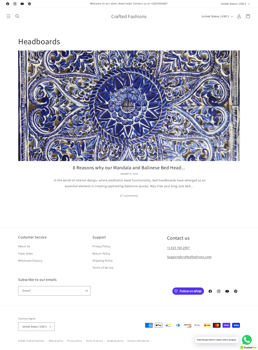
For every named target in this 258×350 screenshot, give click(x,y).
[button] (8, 16)
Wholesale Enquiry (30, 260)
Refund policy (56, 340)
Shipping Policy (102, 260)
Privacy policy (74, 340)
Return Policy (101, 253)
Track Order (25, 253)
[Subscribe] (86, 291)
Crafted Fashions (35, 340)
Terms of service (94, 340)
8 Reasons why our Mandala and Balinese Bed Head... (129, 167)
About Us (24, 246)
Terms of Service (103, 267)
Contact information (138, 340)
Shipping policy (115, 340)
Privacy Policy (101, 246)
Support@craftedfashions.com (189, 257)
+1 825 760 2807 (178, 248)
